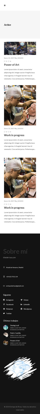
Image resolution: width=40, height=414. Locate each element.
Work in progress (14, 135)
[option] (20, 48)
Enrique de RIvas (16, 407)
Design (14, 329)
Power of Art (11, 64)
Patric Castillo (15, 333)
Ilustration (20, 329)
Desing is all (14, 325)
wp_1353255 (19, 58)
